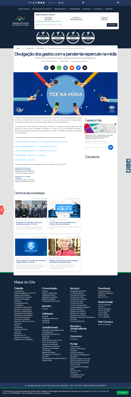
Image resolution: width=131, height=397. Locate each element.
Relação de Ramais (20, 329)
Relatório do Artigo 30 (78, 313)
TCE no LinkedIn (104, 317)
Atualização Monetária (50, 319)
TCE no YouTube (104, 311)
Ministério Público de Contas (24, 321)
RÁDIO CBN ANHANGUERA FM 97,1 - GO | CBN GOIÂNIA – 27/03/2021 (36, 146)
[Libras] (128, 161)
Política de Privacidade (97, 391)
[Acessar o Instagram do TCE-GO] (36, 2)
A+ (53, 3)
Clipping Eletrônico (48, 295)
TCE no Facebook (104, 305)
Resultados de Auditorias (51, 334)
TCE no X (101, 307)
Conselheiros (18, 305)
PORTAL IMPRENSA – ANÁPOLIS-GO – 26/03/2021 (30, 155)
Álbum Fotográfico (48, 299)
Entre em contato (104, 325)
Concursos (18, 323)
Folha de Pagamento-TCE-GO (24, 293)
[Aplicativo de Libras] (118, 2)
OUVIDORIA (109, 9)
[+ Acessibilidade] (128, 170)
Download (45, 321)
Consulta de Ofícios (77, 297)
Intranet (45, 309)
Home (18, 48)
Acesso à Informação (21, 299)
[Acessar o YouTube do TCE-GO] (39, 2)
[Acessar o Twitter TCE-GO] (31, 3)
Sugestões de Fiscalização (23, 339)
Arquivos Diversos (104, 291)
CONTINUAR (123, 392)
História (17, 325)
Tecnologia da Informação (79, 367)
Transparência (19, 291)
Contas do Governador (22, 317)
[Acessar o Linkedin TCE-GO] (33, 2)
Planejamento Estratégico (23, 313)
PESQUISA (48, 19)
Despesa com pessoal (22, 295)
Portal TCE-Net (75, 371)
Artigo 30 (45, 338)
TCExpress (74, 373)
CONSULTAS (29, 48)
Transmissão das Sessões (51, 301)
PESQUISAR (112, 25)
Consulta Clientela (76, 293)
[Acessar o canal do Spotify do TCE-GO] (43, 2)
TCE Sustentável (76, 377)
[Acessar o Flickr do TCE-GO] (41, 2)
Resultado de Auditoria (78, 315)
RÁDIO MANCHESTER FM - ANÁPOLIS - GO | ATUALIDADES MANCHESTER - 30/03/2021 (41, 142)
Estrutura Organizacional (23, 311)
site (42, 120)
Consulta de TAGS (76, 303)
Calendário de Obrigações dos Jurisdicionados (53, 331)
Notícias (40, 48)
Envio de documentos (49, 342)
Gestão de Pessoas (77, 353)
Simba (72, 369)
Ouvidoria (17, 301)
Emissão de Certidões (77, 311)
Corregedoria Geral (21, 303)
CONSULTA (76, 19)
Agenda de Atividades (50, 297)
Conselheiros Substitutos (23, 307)
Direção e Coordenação (22, 309)
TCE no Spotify (103, 315)
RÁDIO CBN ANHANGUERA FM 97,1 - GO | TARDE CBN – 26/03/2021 (35, 151)
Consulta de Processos (78, 299)
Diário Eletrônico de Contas (52, 340)
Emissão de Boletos (77, 309)
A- (51, 3)
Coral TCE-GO (75, 365)
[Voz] (128, 166)
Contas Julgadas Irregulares (80, 307)
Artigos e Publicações (49, 293)
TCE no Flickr (102, 313)
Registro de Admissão (50, 344)
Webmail (45, 317)
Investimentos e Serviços (23, 297)
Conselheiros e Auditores (51, 346)
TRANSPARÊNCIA (74, 9)
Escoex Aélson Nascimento (79, 363)
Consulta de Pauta (76, 301)
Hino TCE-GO (103, 297)
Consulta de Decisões (78, 295)
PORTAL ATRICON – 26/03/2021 (24, 160)
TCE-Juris (73, 331)
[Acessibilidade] (59, 3)
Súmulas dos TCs (20, 335)
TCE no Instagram (104, 309)
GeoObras (46, 336)
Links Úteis (46, 323)
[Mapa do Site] (62, 3)
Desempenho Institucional (23, 315)
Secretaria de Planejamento (80, 355)
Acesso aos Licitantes (22, 319)
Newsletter (18, 333)
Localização (18, 327)
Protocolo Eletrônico (77, 321)
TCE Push (17, 331)
